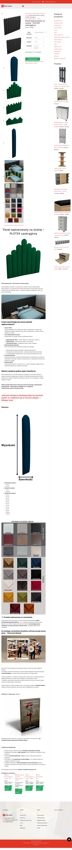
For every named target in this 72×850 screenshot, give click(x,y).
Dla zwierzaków (58, 20)
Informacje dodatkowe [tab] (12, 225)
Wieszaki (56, 56)
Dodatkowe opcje (58, 23)
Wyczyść (36, 48)
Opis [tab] (6, 225)
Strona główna (28, 13)
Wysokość (29, 46)
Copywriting (36, 844)
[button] (23, 6)
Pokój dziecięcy (58, 39)
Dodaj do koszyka (32, 59)
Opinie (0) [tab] (20, 225)
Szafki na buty (57, 46)
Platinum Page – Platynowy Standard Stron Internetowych (36, 842)
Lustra (55, 30)
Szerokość (29, 37)
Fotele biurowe (58, 27)
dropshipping (57, 25)
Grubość (29, 42)
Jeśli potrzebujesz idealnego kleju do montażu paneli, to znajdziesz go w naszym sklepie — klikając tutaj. (22, 397)
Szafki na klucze (58, 49)
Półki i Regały (57, 42)
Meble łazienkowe (58, 35)
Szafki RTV (56, 53)
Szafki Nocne (57, 51)
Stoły (55, 44)
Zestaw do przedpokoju (60, 58)
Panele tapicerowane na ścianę (33, 18)
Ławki (55, 32)
